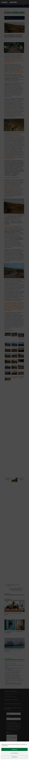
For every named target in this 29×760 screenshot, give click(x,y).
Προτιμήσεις (14, 756)
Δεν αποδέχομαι (14, 753)
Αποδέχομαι (14, 749)
